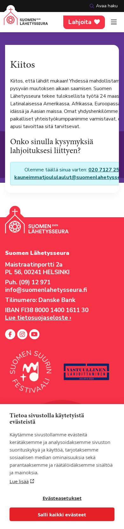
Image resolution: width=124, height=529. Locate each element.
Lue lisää (19, 481)
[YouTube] (34, 334)
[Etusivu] (26, 20)
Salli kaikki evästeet (62, 514)
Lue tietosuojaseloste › (38, 318)
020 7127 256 (105, 169)
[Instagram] (22, 334)
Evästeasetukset (62, 498)
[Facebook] (10, 334)
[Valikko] (113, 22)
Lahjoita (80, 22)
